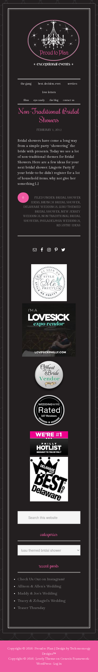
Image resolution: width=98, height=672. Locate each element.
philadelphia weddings (60, 220)
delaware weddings (40, 207)
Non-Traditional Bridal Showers (49, 115)
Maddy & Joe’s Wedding (37, 593)
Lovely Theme (45, 659)
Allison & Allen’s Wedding (39, 586)
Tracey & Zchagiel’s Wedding (41, 601)
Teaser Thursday (31, 608)
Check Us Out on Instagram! (41, 579)
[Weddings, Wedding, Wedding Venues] (49, 401)
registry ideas (68, 225)
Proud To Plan (54, 43)
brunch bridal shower (60, 202)
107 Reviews (49, 415)
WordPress (43, 664)
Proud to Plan (44, 648)
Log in (57, 664)
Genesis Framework (74, 659)
